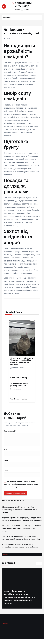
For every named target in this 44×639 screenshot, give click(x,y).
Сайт (6, 471)
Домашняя (7, 17)
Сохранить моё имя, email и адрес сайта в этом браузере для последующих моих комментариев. (21, 484)
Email (6, 460)
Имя (6, 450)
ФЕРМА (7, 38)
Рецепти (5, 554)
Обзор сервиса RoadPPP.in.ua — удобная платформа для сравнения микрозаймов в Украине (19, 509)
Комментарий (10, 431)
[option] (22, 588)
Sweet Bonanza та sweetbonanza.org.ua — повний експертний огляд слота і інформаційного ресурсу (21, 528)
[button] (37, 563)
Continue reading (19, 378)
